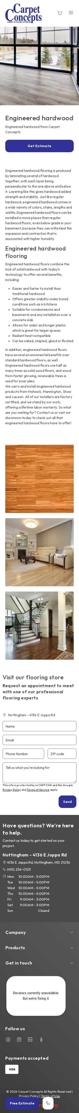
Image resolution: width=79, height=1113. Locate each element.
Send (67, 801)
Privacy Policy (12, 789)
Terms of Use (50, 1096)
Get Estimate (39, 146)
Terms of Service (38, 789)
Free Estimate (22, 1103)
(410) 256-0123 (19, 869)
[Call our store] (48, 1103)
